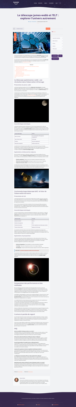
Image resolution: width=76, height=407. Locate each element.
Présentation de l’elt (19, 71)
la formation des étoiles (31, 95)
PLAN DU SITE (55, 58)
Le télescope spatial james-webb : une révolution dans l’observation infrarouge (27, 66)
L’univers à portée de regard (19, 76)
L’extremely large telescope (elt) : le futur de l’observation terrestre (25, 70)
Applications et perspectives (20, 73)
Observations (34, 21)
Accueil (35, 3)
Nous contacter (55, 404)
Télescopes (40, 3)
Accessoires (51, 3)
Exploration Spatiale (56, 38)
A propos (38, 404)
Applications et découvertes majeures (21, 69)
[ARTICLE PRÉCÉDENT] (47, 29)
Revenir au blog (19, 28)
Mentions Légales (21, 404)
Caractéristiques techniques (20, 68)
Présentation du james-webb (20, 67)
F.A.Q (60, 55)
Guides (45, 3)
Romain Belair (20, 371)
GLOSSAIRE (55, 55)
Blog (56, 3)
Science (54, 46)
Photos (54, 43)
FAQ (15, 77)
